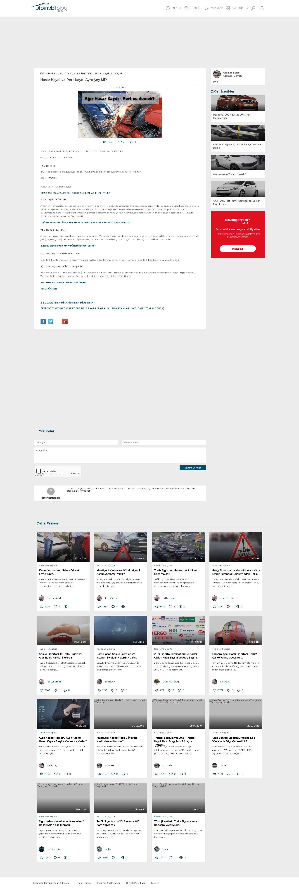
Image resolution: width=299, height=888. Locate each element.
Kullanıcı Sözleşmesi (108, 883)
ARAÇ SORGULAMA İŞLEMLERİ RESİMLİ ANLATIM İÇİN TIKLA (75, 193)
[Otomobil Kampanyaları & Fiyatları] (238, 234)
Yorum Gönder (193, 467)
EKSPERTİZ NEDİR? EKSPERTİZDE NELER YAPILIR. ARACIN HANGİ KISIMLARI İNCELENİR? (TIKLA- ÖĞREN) (102, 308)
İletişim (155, 883)
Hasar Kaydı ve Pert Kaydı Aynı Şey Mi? (73, 80)
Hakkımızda (84, 883)
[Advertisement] (149, 42)
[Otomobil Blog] (49, 7)
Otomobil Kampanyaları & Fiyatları (52, 883)
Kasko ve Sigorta (48, 565)
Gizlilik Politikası (135, 883)
